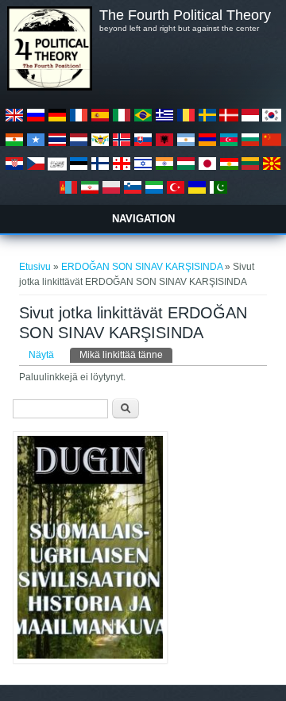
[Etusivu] (49, 87)
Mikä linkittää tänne (125, 354)
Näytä (41, 354)
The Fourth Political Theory (185, 15)
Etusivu (35, 266)
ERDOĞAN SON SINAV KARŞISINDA (141, 266)
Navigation (143, 219)
